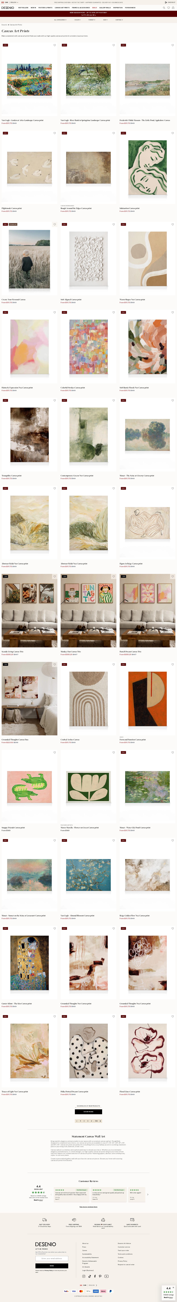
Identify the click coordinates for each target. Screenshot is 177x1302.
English (13, 2)
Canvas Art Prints (62, 8)
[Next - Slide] (147, 1194)
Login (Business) (88, 1270)
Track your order (123, 1250)
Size (104, 20)
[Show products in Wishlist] (168, 7)
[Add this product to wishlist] (54, 45)
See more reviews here (88, 1207)
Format (91, 20)
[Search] (164, 8)
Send (52, 1266)
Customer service (124, 1247)
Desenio (4, 25)
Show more (88, 1112)
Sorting (118, 20)
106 (96, 1121)
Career (84, 1250)
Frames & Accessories (81, 8)
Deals (94, 8)
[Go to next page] (100, 1121)
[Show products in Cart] (173, 7)
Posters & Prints (45, 8)
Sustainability (87, 1254)
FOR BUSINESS (130, 8)
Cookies (121, 1257)
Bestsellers (23, 8)
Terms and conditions (125, 1254)
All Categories (59, 20)
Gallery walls (105, 8)
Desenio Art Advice (124, 1243)
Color (77, 20)
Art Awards (86, 1267)
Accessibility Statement (90, 1257)
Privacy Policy (49, 1270)
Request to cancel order (126, 1264)
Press (84, 1247)
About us (85, 1243)
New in (33, 8)
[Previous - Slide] (51, 1194)
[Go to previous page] (77, 1121)
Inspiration (118, 8)
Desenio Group (94, 1296)
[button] (168, 1292)
